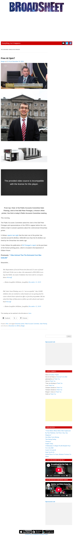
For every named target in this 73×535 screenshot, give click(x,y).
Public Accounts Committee (32, 323)
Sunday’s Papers (54, 374)
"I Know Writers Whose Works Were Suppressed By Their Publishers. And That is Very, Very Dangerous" (58, 433)
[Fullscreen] (70, 476)
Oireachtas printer (19, 323)
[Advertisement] (36, 26)
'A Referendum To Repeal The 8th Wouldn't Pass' (58, 445)
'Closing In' (48, 441)
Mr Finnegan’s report (29, 245)
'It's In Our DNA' (49, 448)
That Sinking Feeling (50, 439)
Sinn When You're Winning (52, 437)
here (30, 313)
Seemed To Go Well (62, 377)
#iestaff (9, 277)
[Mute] (67, 476)
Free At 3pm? (8, 58)
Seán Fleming (43, 323)
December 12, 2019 (35, 282)
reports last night (13, 235)
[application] (58, 469)
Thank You (57, 379)
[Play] (48, 476)
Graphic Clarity (49, 443)
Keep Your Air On (49, 452)
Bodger (3, 61)
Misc (7, 323)
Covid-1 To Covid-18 (50, 450)
